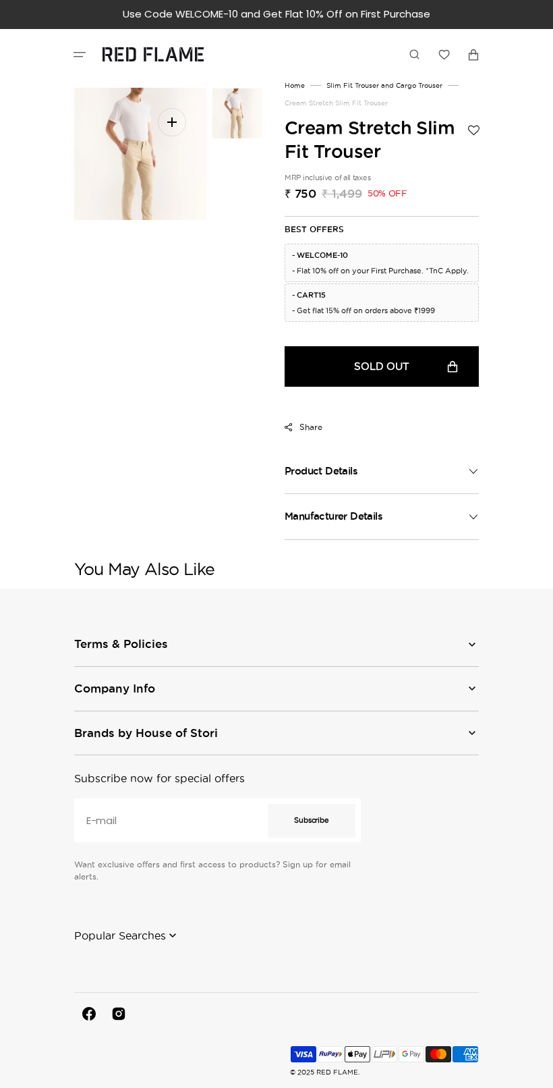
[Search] (414, 54)
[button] (79, 54)
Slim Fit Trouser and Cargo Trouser (384, 85)
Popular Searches (120, 935)
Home (295, 85)
